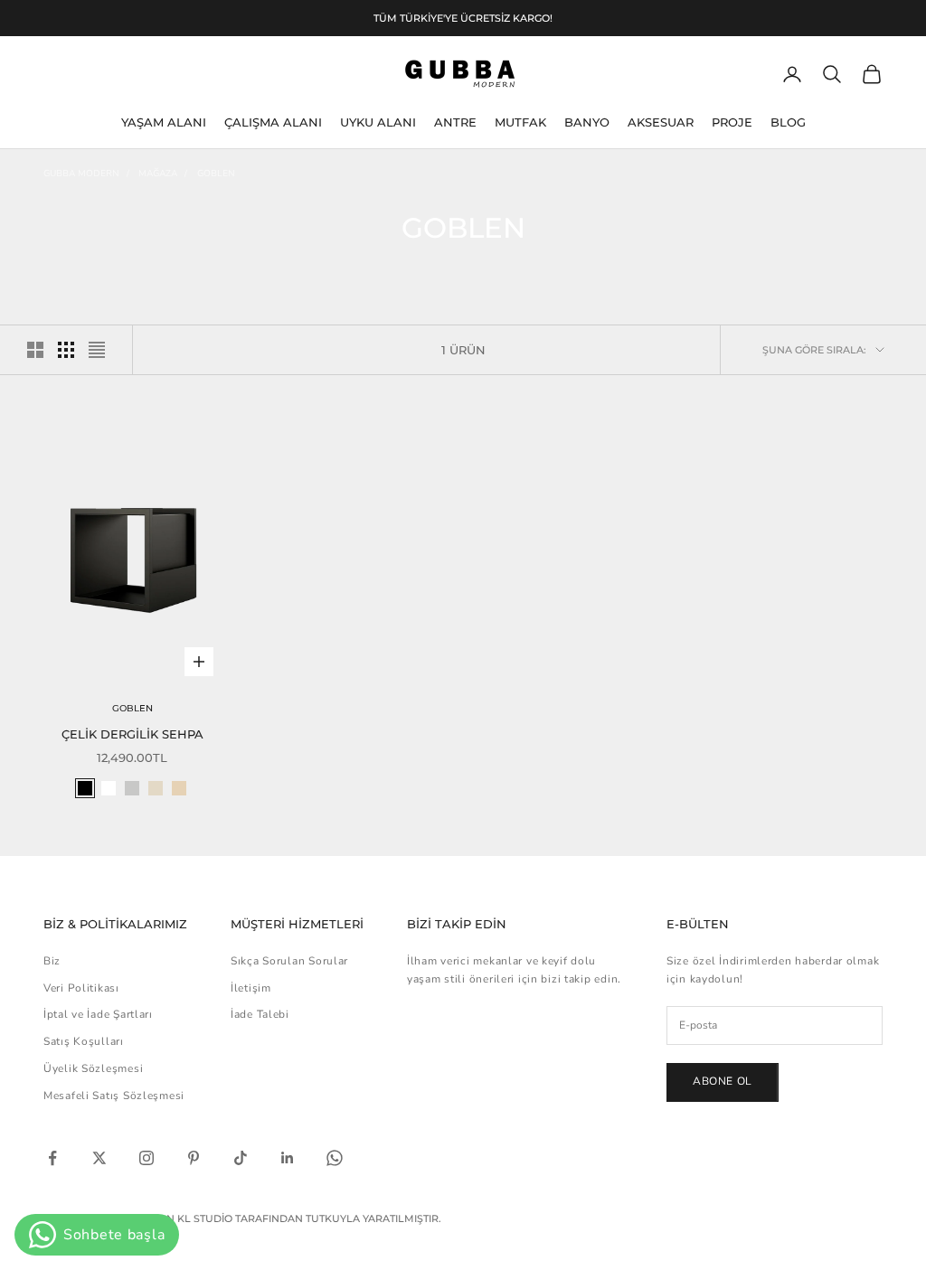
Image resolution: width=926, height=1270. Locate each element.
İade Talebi (260, 1014)
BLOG (788, 122)
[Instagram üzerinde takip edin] (146, 1158)
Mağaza (157, 173)
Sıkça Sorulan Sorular (289, 961)
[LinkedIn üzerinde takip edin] (288, 1158)
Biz (52, 961)
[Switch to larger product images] (35, 349)
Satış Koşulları (83, 1041)
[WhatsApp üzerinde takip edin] (335, 1158)
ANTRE (455, 122)
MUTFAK (520, 122)
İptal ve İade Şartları (98, 1014)
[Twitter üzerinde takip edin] (99, 1158)
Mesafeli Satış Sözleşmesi (113, 1095)
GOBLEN (216, 173)
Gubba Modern (81, 173)
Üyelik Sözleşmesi (93, 1068)
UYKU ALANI (378, 122)
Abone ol (722, 1081)
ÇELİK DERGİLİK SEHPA (132, 734)
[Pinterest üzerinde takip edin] (193, 1158)
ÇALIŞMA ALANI (273, 122)
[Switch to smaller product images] (66, 349)
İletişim (251, 988)
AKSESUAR (661, 122)
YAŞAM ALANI (163, 122)
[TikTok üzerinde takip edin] (241, 1158)
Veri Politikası (81, 988)
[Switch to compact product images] (97, 349)
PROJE (732, 122)
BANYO (586, 122)
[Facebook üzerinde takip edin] (52, 1158)
